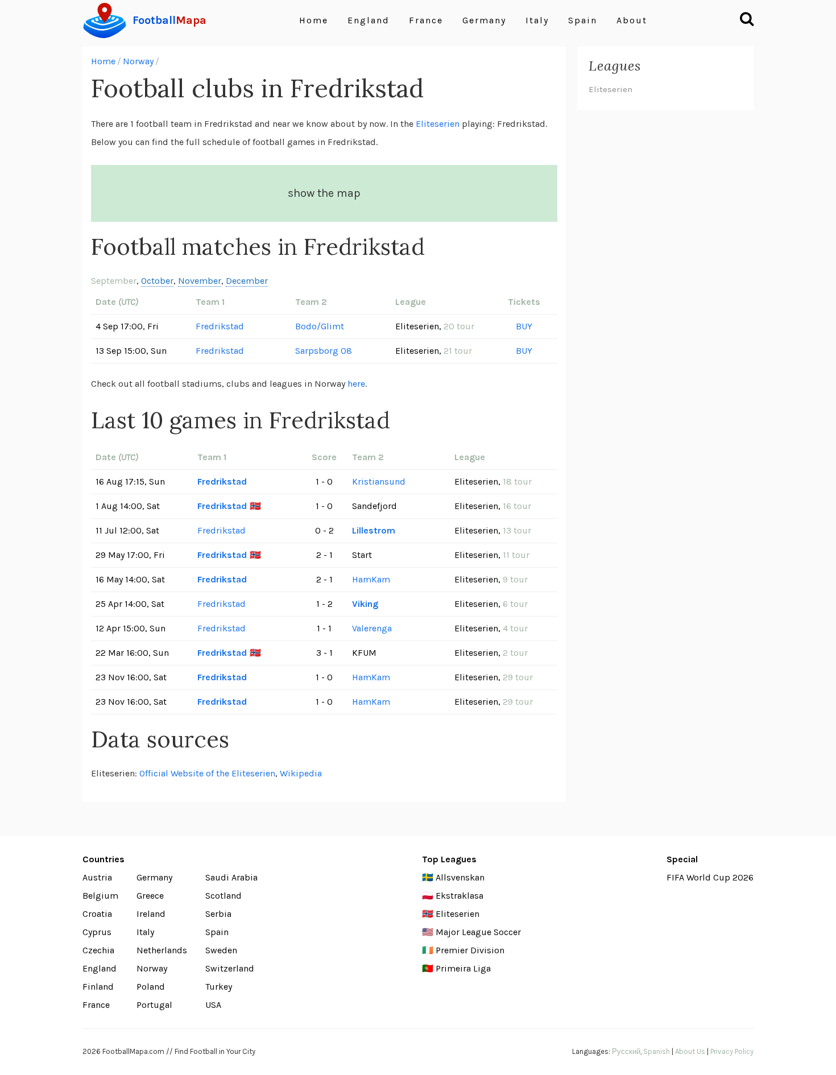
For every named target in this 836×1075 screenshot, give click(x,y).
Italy (537, 20)
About (631, 20)
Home (313, 20)
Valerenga (372, 628)
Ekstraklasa (459, 895)
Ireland (150, 913)
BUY (524, 326)
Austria (97, 877)
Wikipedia (301, 773)
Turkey (218, 986)
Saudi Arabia (231, 877)
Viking (365, 603)
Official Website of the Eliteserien (207, 773)
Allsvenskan (460, 877)
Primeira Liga (463, 968)
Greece (150, 895)
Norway (138, 61)
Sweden (221, 950)
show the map (324, 193)
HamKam (371, 579)
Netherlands (161, 950)
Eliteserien (438, 123)
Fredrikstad (220, 326)
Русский (626, 1051)
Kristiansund (378, 481)
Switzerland (229, 968)
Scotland (223, 895)
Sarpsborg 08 (323, 350)
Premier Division (470, 950)
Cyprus (96, 932)
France (426, 20)
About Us (690, 1051)
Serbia (218, 913)
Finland (98, 986)
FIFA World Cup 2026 (710, 877)
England (368, 20)
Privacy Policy (732, 1051)
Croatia (97, 913)
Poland (150, 986)
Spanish (656, 1051)
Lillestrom (373, 530)
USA (213, 1004)
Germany (484, 20)
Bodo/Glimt (319, 326)
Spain (582, 20)
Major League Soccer (478, 932)
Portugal (154, 1004)
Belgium (100, 895)
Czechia (98, 950)
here (356, 383)
